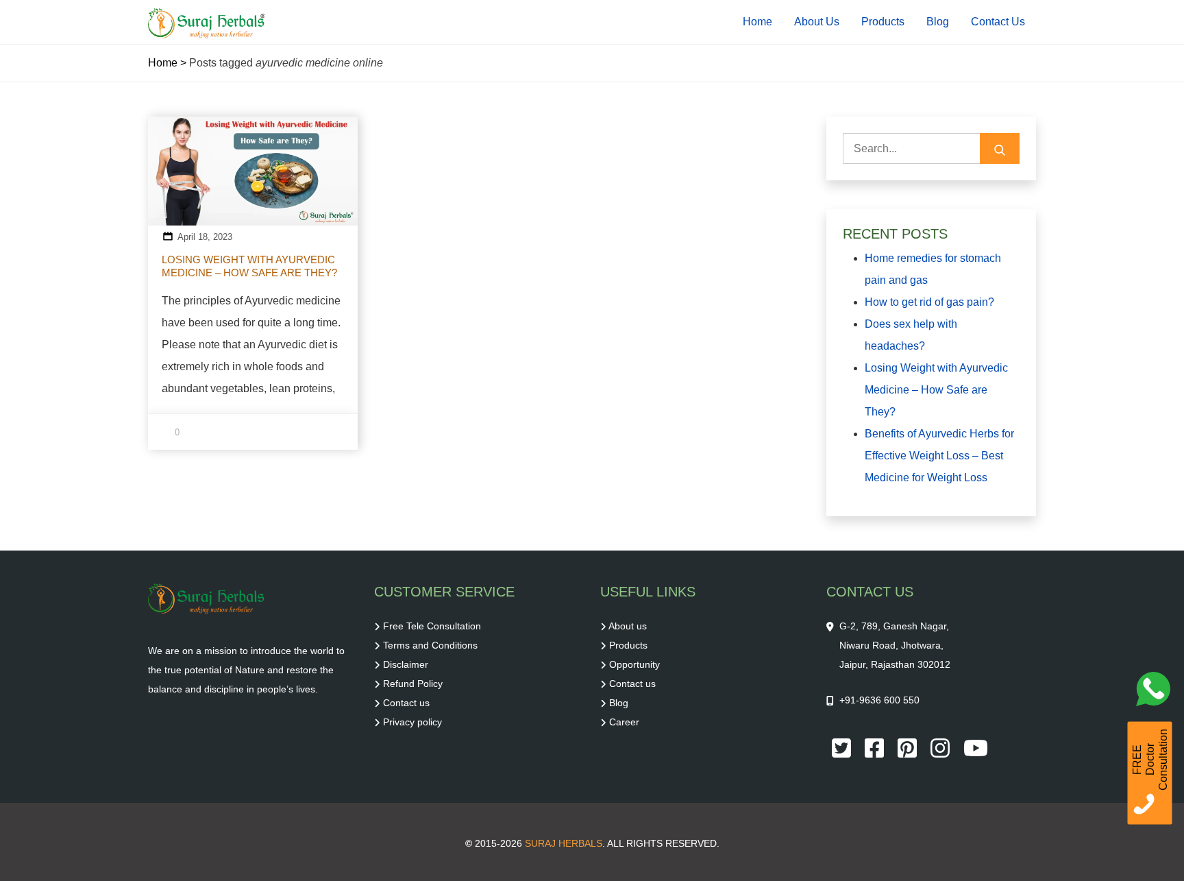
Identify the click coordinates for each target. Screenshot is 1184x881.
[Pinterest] (908, 747)
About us (627, 625)
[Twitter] (842, 747)
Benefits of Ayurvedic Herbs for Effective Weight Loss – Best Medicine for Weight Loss (939, 455)
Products (882, 21)
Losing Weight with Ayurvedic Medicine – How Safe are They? (249, 266)
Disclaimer (405, 664)
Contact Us (998, 21)
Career (624, 721)
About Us (816, 21)
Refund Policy (413, 683)
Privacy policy (412, 721)
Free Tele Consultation (432, 625)
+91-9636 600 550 (879, 700)
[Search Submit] (1000, 148)
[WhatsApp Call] (1156, 692)
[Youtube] (976, 747)
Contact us (406, 702)
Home (757, 21)
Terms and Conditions (430, 645)
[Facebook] (875, 747)
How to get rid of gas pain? (929, 302)
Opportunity (634, 664)
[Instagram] (941, 747)
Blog (937, 21)
